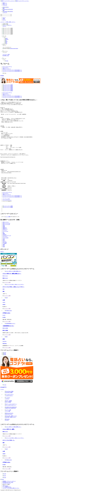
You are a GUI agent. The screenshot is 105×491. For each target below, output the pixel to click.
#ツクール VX (5, 231)
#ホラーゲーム (5, 67)
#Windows (4, 234)
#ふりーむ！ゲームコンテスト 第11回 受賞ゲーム (12, 71)
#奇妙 (4, 244)
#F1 (3, 232)
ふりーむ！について (6, 483)
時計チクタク (5, 275)
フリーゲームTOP (6, 198)
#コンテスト (5, 236)
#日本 (4, 246)
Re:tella (4, 315)
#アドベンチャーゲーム (7, 66)
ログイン (13, 21)
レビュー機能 (8, 216)
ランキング (5, 5)
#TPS (4, 245)
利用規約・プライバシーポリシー (9, 481)
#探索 (4, 18)
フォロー (2, 77)
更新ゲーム (5, 4)
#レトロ (4, 19)
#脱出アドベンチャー (7, 68)
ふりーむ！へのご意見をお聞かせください (11, 488)
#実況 (4, 225)
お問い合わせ (5, 485)
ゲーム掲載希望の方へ (7, 486)
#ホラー (4, 17)
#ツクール (5, 230)
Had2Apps (4, 341)
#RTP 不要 (5, 242)
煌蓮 (3, 289)
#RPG (4, 240)
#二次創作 (5, 243)
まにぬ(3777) (3, 387)
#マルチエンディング (7, 235)
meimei (4, 302)
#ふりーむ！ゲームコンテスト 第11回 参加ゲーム (12, 96)
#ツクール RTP (5, 237)
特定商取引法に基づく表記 (8, 482)
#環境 (4, 233)
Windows (2, 251)
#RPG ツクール (6, 222)
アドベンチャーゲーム (7, 200)
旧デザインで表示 (6, 484)
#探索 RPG (5, 227)
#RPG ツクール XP (6, 224)
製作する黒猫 (5, 328)
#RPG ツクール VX (6, 223)
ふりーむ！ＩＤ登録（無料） (6, 21)
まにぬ (2, 75)
